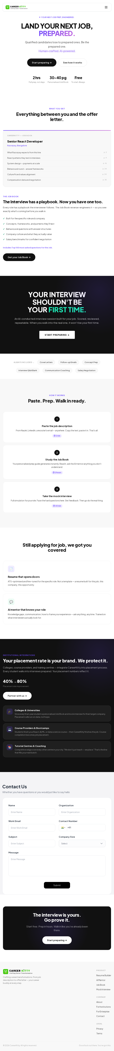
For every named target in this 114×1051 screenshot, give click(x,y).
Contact (100, 1016)
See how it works (72, 62)
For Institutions (103, 1007)
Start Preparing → (57, 334)
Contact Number (68, 821)
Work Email (14, 821)
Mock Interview (103, 989)
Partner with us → (17, 695)
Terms (99, 1033)
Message (13, 852)
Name (11, 805)
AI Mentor (100, 980)
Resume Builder (103, 975)
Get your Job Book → (19, 257)
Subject (12, 836)
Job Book (100, 985)
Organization (66, 805)
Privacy (99, 1028)
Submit (57, 885)
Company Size (67, 836)
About (99, 1002)
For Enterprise (102, 1011)
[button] (63, 827)
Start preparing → (42, 62)
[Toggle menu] (106, 7)
